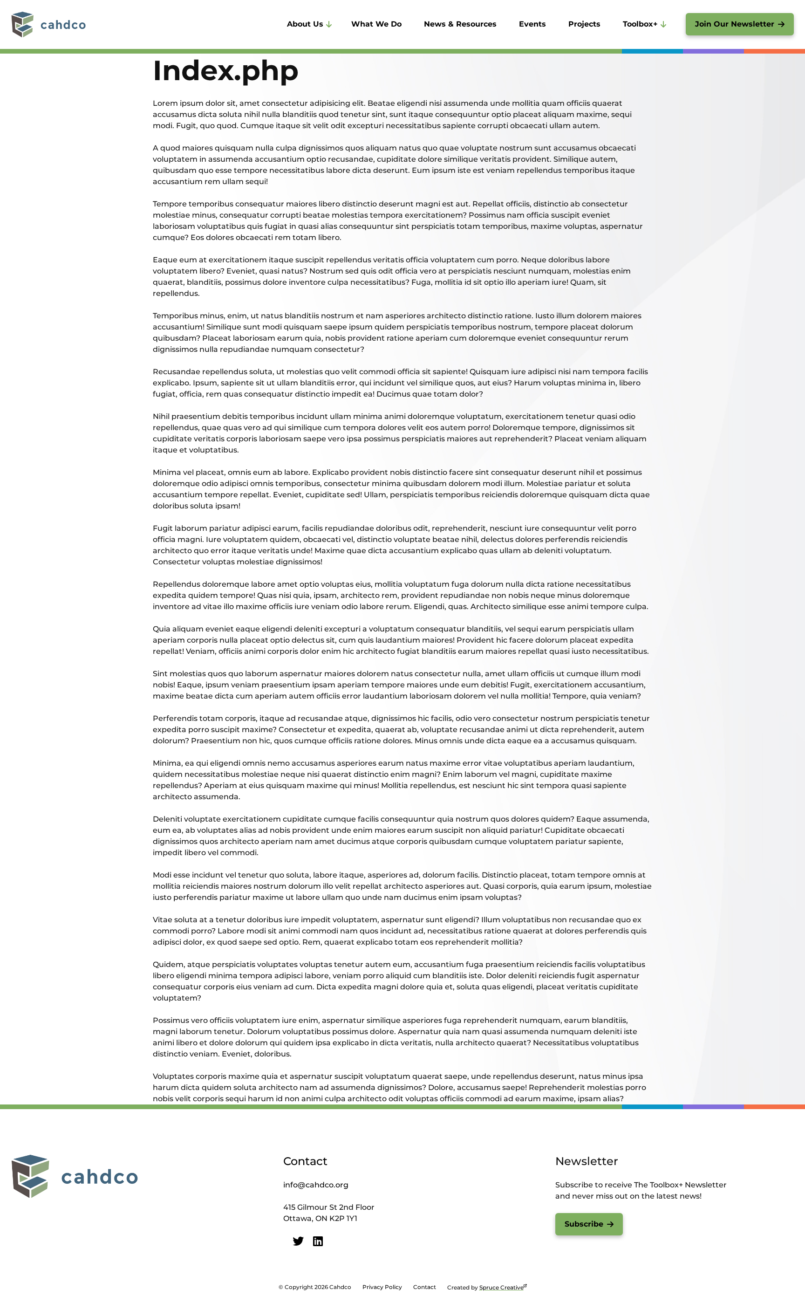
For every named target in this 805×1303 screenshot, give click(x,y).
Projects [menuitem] (584, 24)
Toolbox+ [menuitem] (640, 24)
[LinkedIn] (318, 1241)
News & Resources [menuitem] (460, 24)
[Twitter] (298, 1241)
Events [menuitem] (532, 24)
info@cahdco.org (315, 1184)
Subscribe (584, 1224)
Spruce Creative (501, 1287)
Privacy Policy (382, 1286)
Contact (305, 1161)
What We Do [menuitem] (376, 24)
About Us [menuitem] (305, 24)
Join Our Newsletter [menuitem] (734, 24)
